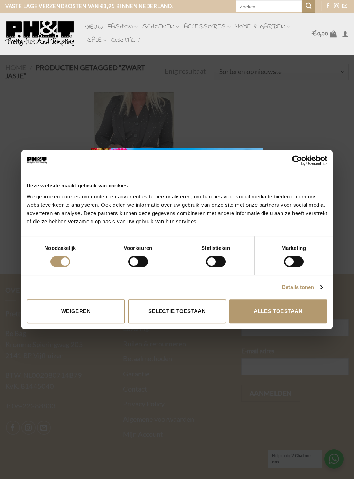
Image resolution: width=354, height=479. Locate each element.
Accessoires (205, 27)
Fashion (120, 27)
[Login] (345, 33)
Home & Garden (260, 27)
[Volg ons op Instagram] (336, 6)
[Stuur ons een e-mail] (344, 6)
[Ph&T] (39, 33)
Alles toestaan (278, 311)
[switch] (138, 261)
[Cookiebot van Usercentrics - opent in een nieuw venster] (297, 160)
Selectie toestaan (177, 311)
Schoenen (158, 27)
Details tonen (298, 287)
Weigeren (76, 311)
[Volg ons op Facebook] (328, 6)
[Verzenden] (308, 6)
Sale (94, 40)
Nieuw (94, 27)
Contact (125, 41)
